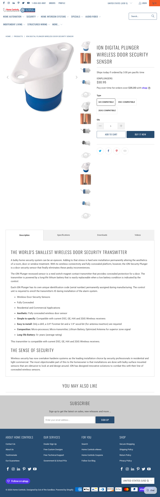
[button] (14, 17)
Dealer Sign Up (50, 444)
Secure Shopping (127, 444)
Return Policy (125, 455)
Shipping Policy (126, 449)
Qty (98, 119)
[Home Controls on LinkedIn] (13, 3)
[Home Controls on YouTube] (28, 3)
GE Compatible (106, 102)
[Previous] (7, 77)
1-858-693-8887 (39, 3)
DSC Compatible (126, 102)
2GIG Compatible (107, 110)
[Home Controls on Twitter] (23, 3)
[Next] (76, 77)
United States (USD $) (118, 3)
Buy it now (140, 134)
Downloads (102, 235)
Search (85, 444)
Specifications (63, 235)
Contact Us (10, 444)
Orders (52, 3)
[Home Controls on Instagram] (8, 3)
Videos (138, 235)
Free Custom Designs (53, 449)
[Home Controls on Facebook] (3, 3)
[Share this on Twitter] (100, 151)
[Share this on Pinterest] (116, 151)
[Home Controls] (19, 10)
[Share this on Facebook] (108, 151)
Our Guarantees (13, 461)
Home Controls (19, 490)
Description (24, 235)
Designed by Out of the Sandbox (41, 490)
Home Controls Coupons (92, 455)
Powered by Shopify (64, 490)
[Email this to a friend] (125, 151)
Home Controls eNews (91, 449)
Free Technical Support (54, 455)
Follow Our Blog (88, 461)
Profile (62, 3)
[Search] (153, 16)
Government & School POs (55, 461)
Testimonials (11, 455)
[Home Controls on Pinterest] (18, 3)
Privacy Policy (126, 461)
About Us (10, 449)
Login (144, 3)
